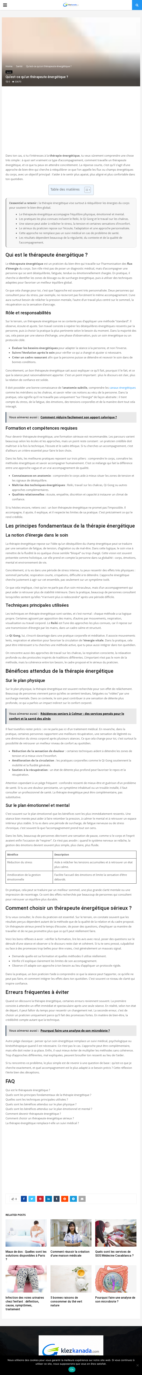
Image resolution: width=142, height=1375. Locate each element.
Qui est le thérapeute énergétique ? (28, 1090)
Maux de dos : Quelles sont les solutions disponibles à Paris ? (26, 1255)
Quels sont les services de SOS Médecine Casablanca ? (114, 1253)
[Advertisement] (71, 124)
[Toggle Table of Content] (86, 190)
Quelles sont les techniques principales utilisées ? (37, 1099)
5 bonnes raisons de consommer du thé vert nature (66, 1301)
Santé (8, 72)
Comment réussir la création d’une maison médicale (69, 1253)
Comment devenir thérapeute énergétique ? (33, 1113)
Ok (72, 1369)
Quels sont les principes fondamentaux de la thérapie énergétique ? (48, 1095)
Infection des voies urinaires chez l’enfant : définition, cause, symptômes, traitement (25, 1303)
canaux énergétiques (122, 387)
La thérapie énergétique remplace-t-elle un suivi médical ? (42, 1123)
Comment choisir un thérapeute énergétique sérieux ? (40, 1118)
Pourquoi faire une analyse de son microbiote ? (115, 1299)
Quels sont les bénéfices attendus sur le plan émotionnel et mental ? (49, 1109)
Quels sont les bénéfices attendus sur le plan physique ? (41, 1104)
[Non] (137, 1365)
